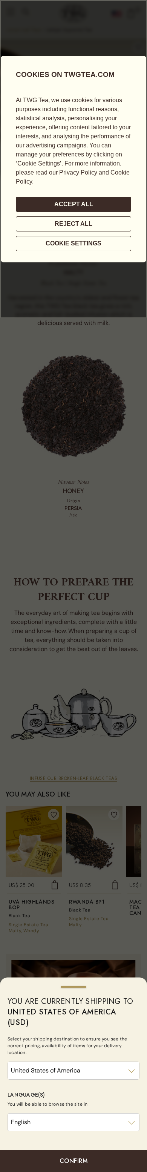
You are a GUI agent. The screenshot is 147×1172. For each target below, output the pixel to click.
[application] (73, 159)
